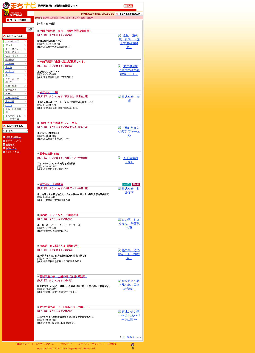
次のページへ (134, 337)
